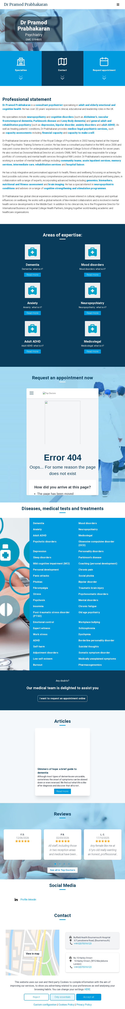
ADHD (36, 640)
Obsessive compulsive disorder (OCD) (96, 543)
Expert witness (41, 628)
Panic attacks (41, 575)
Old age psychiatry (89, 612)
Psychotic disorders (44, 541)
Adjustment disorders (45, 652)
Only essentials (62, 997)
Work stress (40, 634)
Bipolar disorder (88, 581)
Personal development (46, 569)
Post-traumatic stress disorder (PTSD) (51, 614)
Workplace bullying (89, 622)
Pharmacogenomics (90, 664)
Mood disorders (88, 523)
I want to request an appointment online (62, 698)
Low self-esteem (42, 658)
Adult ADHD (39, 535)
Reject (36, 997)
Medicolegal (85, 535)
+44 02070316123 (82, 943)
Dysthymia (85, 634)
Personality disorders (91, 551)
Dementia (38, 523)
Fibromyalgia (40, 588)
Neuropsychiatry (88, 529)
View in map (32, 953)
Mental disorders (88, 600)
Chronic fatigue (87, 606)
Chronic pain (86, 569)
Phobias (37, 581)
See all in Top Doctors (62, 870)
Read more (32, 274)
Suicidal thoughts (89, 646)
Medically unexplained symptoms (97, 658)
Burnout (37, 664)
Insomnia (38, 606)
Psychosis (39, 600)
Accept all (88, 997)
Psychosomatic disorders (93, 594)
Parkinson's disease (90, 557)
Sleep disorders (42, 557)
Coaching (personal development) (98, 563)
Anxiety (37, 529)
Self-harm (39, 646)
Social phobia (86, 575)
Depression (39, 551)
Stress (37, 594)
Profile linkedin (28, 899)
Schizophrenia (87, 628)
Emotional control (43, 622)
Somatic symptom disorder (94, 652)
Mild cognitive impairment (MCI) (51, 563)
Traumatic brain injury (91, 588)
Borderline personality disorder (96, 640)
